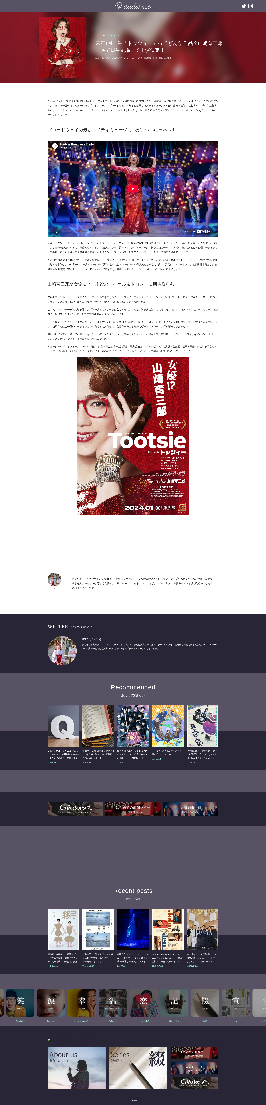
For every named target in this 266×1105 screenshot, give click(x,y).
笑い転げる (105, 58)
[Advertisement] (133, 541)
